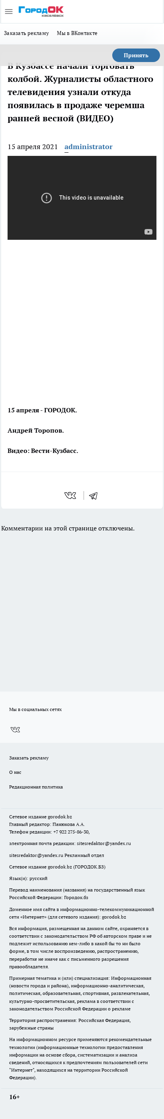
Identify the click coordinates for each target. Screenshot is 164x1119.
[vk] (71, 495)
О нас (15, 772)
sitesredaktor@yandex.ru (104, 843)
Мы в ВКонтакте (77, 33)
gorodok (57, 817)
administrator (88, 146)
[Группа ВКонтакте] (15, 730)
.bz (69, 817)
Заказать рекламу (26, 33)
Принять (136, 55)
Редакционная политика (36, 787)
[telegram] (96, 495)
